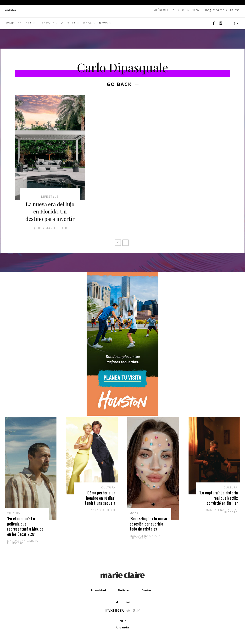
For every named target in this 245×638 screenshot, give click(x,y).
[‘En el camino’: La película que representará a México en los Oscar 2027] (30, 468)
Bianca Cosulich (101, 510)
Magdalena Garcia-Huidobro (23, 542)
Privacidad (98, 590)
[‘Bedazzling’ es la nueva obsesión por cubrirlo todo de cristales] (153, 468)
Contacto (148, 590)
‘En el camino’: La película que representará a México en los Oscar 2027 (25, 526)
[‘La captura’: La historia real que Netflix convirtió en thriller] (214, 455)
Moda (134, 513)
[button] (236, 23)
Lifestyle (50, 196)
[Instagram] (220, 23)
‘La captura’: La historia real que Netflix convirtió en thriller (218, 498)
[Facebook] (213, 23)
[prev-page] (118, 243)
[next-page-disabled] (125, 243)
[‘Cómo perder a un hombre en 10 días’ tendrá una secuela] (92, 455)
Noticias (124, 590)
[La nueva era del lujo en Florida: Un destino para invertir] (50, 147)
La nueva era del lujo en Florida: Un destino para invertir (50, 212)
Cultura (14, 513)
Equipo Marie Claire (50, 228)
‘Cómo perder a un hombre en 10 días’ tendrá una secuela (100, 498)
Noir (123, 620)
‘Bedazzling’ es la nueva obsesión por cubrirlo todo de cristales (148, 524)
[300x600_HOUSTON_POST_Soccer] (122, 414)
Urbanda (122, 627)
